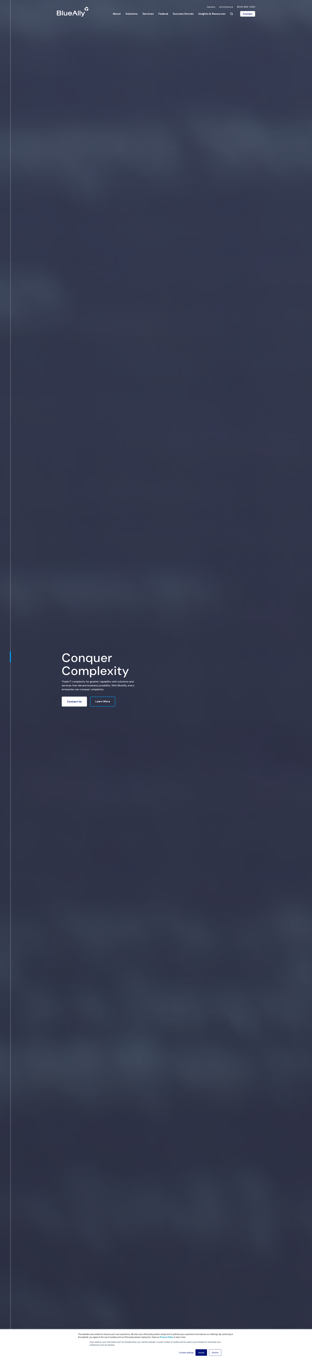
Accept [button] (201, 1352)
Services (148, 13)
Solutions (132, 13)
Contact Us (74, 701)
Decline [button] (215, 1352)
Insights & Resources (211, 13)
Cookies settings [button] (186, 1352)
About (117, 13)
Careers (211, 6)
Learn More (102, 701)
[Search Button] (231, 14)
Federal (163, 13)
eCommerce (226, 6)
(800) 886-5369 (246, 6)
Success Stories (183, 13)
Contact (248, 13)
